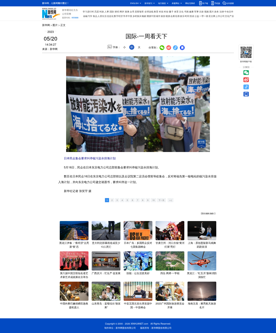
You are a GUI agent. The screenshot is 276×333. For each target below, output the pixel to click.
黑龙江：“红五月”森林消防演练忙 (202, 275)
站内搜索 (230, 3)
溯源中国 (151, 16)
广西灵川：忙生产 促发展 (106, 273)
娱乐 (182, 16)
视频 (206, 11)
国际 (112, 11)
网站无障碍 (190, 3)
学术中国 (127, 16)
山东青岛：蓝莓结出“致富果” (106, 305)
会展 (172, 16)
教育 (156, 11)
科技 (161, 11)
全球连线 (148, 11)
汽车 (90, 16)
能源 (168, 16)
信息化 (110, 16)
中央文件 (228, 11)
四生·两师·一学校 (170, 273)
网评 (122, 11)
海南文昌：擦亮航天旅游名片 (202, 305)
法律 (221, 11)
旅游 (163, 16)
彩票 (177, 16)
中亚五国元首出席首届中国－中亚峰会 (138, 305)
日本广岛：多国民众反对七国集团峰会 (138, 244)
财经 (117, 11)
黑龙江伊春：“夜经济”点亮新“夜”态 (74, 244)
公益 (197, 16)
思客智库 (139, 11)
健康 (191, 11)
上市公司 (220, 16)
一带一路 (203, 16)
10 (153, 200)
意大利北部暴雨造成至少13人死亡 (106, 244)
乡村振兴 (137, 16)
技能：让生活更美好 (138, 273)
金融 (85, 16)
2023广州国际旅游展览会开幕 (170, 305)
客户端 (205, 3)
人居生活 (102, 16)
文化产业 (229, 16)
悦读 (192, 16)
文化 (181, 11)
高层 (96, 11)
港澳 (127, 11)
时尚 (187, 16)
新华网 (46, 25)
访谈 (201, 11)
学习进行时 (88, 11)
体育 (176, 11)
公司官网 (66, 13)
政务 (216, 11)
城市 (158, 16)
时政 (102, 11)
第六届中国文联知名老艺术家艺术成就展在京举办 (74, 275)
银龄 (144, 16)
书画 (186, 11)
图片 (211, 11)
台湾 (132, 11)
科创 (166, 11)
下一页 (161, 200)
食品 (95, 16)
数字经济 (118, 16)
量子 (171, 11)
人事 (106, 11)
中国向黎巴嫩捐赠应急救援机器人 (74, 305)
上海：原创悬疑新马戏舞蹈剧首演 (202, 244)
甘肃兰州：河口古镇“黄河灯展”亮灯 (170, 244)
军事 (196, 11)
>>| (170, 200)
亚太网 (212, 16)
